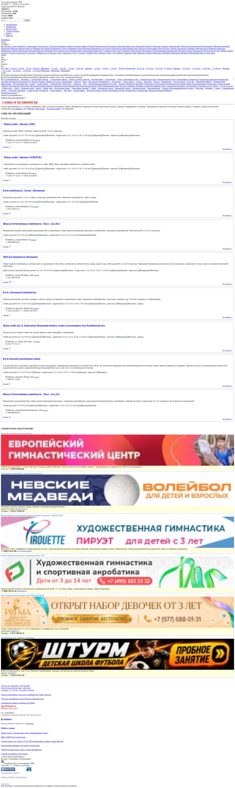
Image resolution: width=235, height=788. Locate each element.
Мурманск (212, 49)
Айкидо (77, 82)
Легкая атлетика (61, 86)
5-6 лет (20, 68)
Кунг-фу (190, 82)
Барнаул (70, 46)
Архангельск (43, 46)
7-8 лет (28, 68)
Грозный (164, 46)
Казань (47, 49)
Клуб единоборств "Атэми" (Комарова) (24, 190)
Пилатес (123, 86)
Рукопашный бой (20, 84)
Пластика (198, 88)
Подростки (130, 68)
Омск (114, 51)
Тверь (95, 53)
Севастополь (21, 53)
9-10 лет (36, 68)
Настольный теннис (88, 86)
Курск (167, 49)
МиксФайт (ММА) (203, 82)
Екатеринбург (207, 46)
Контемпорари (153, 88)
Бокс (84, 82)
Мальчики (44, 68)
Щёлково (184, 53)
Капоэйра (147, 82)
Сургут (75, 53)
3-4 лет (54, 68)
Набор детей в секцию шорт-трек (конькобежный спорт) (24, 733)
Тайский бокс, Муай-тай (60, 84)
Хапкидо (121, 84)
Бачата (38, 88)
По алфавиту (17, 109)
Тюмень (119, 53)
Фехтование (113, 90)
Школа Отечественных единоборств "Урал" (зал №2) (31, 223)
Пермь (138, 51)
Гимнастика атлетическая (154, 84)
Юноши (176, 68)
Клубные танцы (138, 88)
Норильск (98, 51)
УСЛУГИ (14, 690)
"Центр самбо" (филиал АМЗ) (19, 124)
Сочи (58, 53)
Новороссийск (76, 51)
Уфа (134, 53)
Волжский (140, 46)
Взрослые (45, 71)
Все (2, 46)
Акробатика (194, 79)
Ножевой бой (218, 82)
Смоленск (52, 53)
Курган (161, 49)
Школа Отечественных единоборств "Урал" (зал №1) (31, 394)
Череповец (175, 53)
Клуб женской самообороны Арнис (21, 358)
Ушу (84, 84)
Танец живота (55, 90)
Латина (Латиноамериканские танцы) (177, 88)
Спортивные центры (38, 79)
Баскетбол (23, 82)
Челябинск (5, 40)
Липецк (173, 49)
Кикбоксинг (166, 82)
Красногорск (132, 49)
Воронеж (156, 46)
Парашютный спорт (110, 86)
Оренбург (126, 51)
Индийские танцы (104, 88)
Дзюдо (138, 82)
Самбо (31, 84)
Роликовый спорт (158, 86)
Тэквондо (76, 84)
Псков (189, 51)
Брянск (85, 46)
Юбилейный (194, 53)
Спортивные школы (58, 79)
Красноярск (153, 49)
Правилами (30, 723)
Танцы (215, 86)
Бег (29, 82)
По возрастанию (53, 109)
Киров (80, 49)
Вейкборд (131, 84)
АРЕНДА (27, 688)
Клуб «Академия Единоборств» (20, 292)
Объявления (11, 27)
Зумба (92, 88)
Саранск (4, 53)
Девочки (88, 68)
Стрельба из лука (205, 86)
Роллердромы (96, 79)
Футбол (122, 90)
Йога (11, 86)
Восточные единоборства (98, 82)
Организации (11, 25)
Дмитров (184, 46)
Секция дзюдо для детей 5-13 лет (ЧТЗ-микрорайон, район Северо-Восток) (32, 741)
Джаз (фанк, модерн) (79, 88)
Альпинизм (204, 79)
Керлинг (17, 86)
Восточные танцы (61, 88)
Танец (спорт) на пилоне (37, 90)
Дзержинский (174, 46)
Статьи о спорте (12, 31)
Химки (149, 53)
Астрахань (53, 46)
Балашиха (62, 46)
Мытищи (221, 49)
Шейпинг (168, 90)
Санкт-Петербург (18, 46)
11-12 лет (140, 68)
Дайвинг (4, 86)
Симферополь (41, 53)
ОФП (99, 86)
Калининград (56, 49)
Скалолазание (191, 86)
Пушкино (196, 51)
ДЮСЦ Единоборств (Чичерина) (20, 257)
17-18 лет (167, 68)
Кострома (123, 49)
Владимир (122, 46)
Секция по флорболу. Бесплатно (14, 754)
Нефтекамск (23, 51)
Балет (16, 88)
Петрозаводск (147, 51)
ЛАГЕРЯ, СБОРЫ (26, 690)
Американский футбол (218, 79)
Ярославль (210, 53)
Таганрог (82, 53)
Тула (114, 53)
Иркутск (29, 49)
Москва (8, 46)
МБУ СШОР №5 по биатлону (13, 737)
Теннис (105, 90)
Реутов (204, 51)
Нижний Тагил (51, 51)
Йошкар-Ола (38, 49)
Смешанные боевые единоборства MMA (18, 703)
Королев (114, 49)
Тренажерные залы (147, 79)
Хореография (78, 90)
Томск (109, 53)
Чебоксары (156, 53)
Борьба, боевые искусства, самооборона (55, 82)
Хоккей (129, 90)
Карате (156, 82)
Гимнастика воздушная (175, 84)
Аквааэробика (182, 79)
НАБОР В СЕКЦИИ (9, 686)
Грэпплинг (116, 82)
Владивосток (100, 46)
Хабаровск (141, 53)
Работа (9, 33)
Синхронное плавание (175, 86)
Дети (7, 68)
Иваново (14, 49)
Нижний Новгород (37, 51)
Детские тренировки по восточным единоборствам (22, 699)
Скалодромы (109, 79)
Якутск (203, 53)
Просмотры (40, 109)
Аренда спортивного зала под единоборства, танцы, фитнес (26, 695)
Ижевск (22, 49)
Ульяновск (127, 53)
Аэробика (5, 82)
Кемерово (73, 49)
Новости (9, 36)
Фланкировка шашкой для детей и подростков (20, 745)
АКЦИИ (4, 690)
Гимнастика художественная (218, 84)
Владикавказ (112, 46)
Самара (230, 51)
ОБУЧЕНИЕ (25, 686)
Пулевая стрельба (143, 86)
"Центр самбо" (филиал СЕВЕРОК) (22, 157)
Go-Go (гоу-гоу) (225, 86)
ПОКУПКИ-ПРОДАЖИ (11, 688)
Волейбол (139, 84)
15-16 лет (158, 68)
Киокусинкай (178, 82)
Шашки (160, 90)
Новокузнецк (64, 51)
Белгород (78, 46)
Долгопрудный (194, 46)
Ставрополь (66, 53)
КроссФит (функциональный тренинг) (37, 86)
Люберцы (191, 49)
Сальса (216, 88)
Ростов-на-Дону (213, 51)
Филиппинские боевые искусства (102, 84)
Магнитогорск (202, 49)
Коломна (87, 49)
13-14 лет (149, 68)
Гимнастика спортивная (196, 84)
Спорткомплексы (12, 79)
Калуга (65, 49)
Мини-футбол (74, 86)
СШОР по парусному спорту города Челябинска (21, 750)
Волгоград (131, 46)
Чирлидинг (143, 90)
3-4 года (13, 68)
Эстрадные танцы (93, 90)
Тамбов (89, 53)
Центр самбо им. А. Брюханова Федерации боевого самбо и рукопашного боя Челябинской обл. (54, 325)
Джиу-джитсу (128, 82)
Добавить (5, 9)
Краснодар (143, 49)
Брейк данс (47, 88)
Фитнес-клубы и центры (79, 79)
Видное (91, 46)
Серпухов (31, 53)
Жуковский (5, 49)
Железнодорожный (222, 46)
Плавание (131, 86)
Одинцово (107, 51)
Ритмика (208, 88)
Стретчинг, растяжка (16, 90)
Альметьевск (31, 46)
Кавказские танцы (122, 88)
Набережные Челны (9, 51)
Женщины (65, 71)
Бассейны (24, 79)
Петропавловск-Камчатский (166, 51)
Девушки (225, 68)
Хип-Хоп (66, 90)
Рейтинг (31, 109)
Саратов (11, 53)
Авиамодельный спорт (166, 79)
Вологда (148, 46)
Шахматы (153, 90)
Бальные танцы (27, 88)
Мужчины (55, 71)
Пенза (133, 51)
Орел (119, 51)
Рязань (223, 51)
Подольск (182, 51)
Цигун (135, 90)
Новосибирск (88, 51)
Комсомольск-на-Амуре (101, 49)
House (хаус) (7, 88)
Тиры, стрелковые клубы (127, 79)
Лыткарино (182, 49)
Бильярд (35, 82)
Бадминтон (14, 82)
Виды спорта (11, 29)
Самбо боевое (41, 84)
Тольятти (102, 53)
